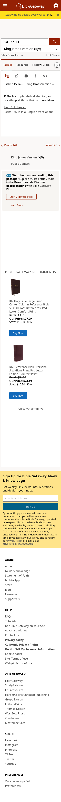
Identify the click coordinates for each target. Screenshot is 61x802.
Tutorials (10, 621)
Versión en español (17, 781)
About (9, 566)
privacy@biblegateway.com (18, 543)
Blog (8, 590)
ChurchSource (14, 690)
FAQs (8, 616)
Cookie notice (14, 654)
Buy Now (18, 333)
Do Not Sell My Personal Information (30, 649)
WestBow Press (15, 713)
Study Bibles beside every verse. (32, 15)
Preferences (13, 786)
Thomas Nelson (15, 709)
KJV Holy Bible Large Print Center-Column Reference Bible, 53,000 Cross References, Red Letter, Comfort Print (29, 306)
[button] (56, 5)
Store (8, 585)
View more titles (30, 409)
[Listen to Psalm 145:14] (45, 75)
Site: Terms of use (16, 658)
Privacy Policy (14, 540)
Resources (22, 64)
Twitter (9, 759)
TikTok (9, 754)
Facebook (11, 740)
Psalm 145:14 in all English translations (28, 112)
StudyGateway (14, 685)
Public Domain (20, 164)
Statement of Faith (17, 575)
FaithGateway (14, 681)
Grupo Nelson (14, 699)
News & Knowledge (17, 571)
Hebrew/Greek (40, 64)
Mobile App (12, 580)
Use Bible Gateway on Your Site (25, 626)
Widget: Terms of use (18, 663)
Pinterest (11, 749)
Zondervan (12, 718)
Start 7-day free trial (21, 196)
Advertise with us (16, 630)
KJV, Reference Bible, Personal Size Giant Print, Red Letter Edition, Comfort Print (28, 370)
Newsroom (12, 594)
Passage (7, 64)
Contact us (12, 635)
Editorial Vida (13, 704)
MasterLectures (15, 723)
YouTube (10, 763)
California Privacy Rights (21, 644)
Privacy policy (14, 640)
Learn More (16, 205)
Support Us (12, 599)
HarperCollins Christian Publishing (27, 695)
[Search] (54, 41)
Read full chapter (15, 107)
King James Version (24, 157)
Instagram (11, 745)
